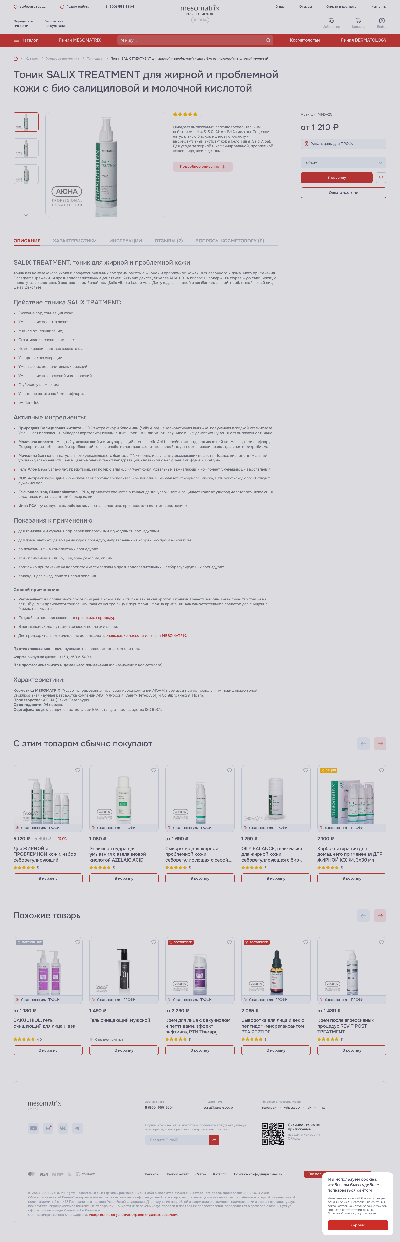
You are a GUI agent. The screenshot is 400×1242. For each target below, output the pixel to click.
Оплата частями (343, 192)
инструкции (125, 241)
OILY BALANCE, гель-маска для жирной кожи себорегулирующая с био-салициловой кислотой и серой (271, 860)
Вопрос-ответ (178, 1174)
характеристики (75, 241)
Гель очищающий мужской (119, 1020)
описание (27, 241)
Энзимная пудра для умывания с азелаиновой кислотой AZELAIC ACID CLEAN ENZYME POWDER (118, 857)
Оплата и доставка (341, 6)
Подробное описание (199, 166)
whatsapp (292, 1107)
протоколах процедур (96, 617)
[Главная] (16, 59)
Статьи (200, 1174)
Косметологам (305, 40)
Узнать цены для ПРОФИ (332, 143)
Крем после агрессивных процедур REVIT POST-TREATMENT (345, 1026)
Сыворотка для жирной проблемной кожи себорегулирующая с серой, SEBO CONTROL (197, 857)
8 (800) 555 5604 (119, 6)
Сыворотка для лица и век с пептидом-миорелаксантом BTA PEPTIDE (272, 1026)
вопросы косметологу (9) (229, 241)
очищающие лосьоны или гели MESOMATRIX (146, 635)
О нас (280, 6)
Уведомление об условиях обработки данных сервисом (133, 1215)
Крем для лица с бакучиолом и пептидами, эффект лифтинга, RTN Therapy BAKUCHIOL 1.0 (197, 1028)
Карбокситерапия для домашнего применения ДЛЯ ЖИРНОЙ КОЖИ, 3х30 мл (349, 854)
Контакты (378, 6)
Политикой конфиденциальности (352, 1213)
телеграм (269, 1107)
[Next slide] (26, 214)
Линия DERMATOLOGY (363, 40)
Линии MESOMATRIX (80, 40)
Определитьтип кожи (23, 23)
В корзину (336, 177)
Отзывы (305, 6)
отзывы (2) (169, 241)
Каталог (29, 40)
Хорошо (357, 1225)
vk (309, 1107)
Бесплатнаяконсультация (56, 23)
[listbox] (343, 162)
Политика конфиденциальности (257, 1174)
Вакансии (152, 1174)
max (322, 1107)
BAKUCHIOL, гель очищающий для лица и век (44, 1023)
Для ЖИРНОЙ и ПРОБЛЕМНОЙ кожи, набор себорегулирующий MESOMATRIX (45, 857)
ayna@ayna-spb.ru (218, 1107)
